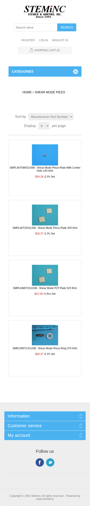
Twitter (50, 462)
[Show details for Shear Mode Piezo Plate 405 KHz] (45, 218)
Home (27, 92)
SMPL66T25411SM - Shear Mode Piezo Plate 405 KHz (45, 227)
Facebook (40, 462)
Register (28, 40)
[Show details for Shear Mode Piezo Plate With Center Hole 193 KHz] (45, 157)
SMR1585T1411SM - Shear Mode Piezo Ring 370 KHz (44, 348)
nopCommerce (45, 499)
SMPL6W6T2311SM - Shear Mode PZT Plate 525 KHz (45, 288)
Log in (43, 40)
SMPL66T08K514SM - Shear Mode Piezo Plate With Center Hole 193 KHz (45, 169)
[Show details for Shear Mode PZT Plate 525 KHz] (45, 278)
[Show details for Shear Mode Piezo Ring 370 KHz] (45, 338)
